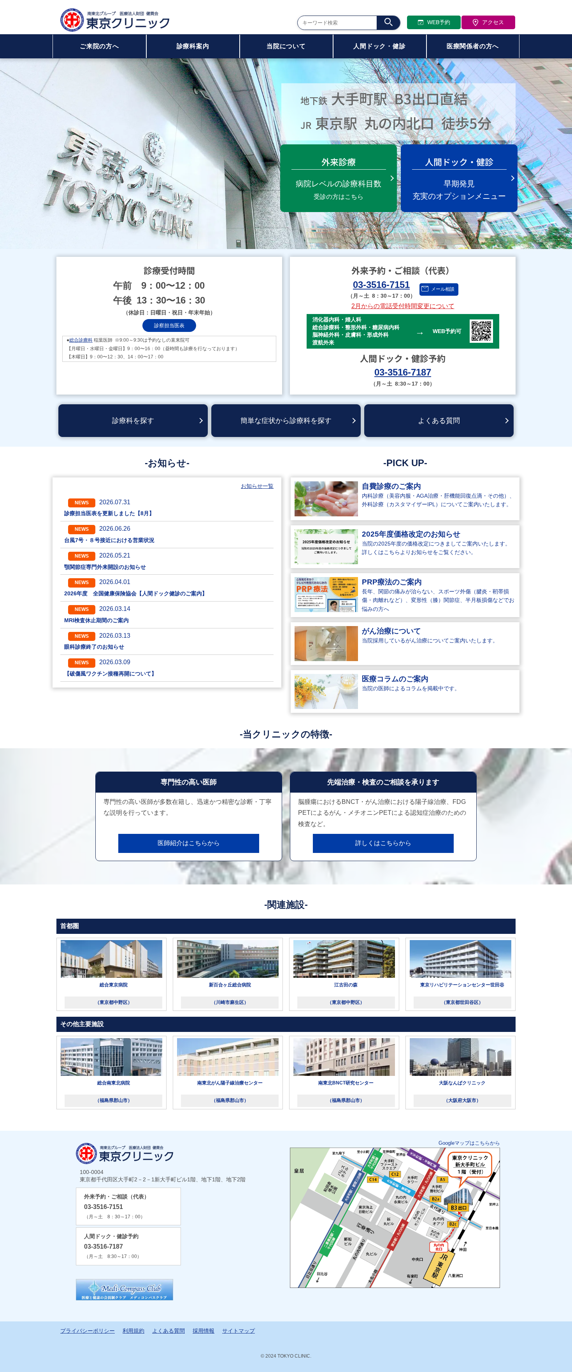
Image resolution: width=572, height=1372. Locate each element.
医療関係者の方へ (473, 46)
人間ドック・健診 (379, 46)
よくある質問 (439, 421)
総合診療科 (81, 340)
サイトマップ (238, 1331)
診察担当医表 (169, 325)
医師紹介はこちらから (189, 843)
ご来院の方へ (99, 46)
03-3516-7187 (402, 372)
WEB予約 (438, 22)
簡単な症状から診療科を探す (286, 421)
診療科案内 (193, 46)
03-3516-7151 (381, 284)
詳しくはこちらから (383, 843)
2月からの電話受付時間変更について (402, 306)
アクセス (493, 22)
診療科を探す (133, 421)
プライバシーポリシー (87, 1331)
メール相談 (442, 289)
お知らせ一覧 (257, 486)
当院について (286, 46)
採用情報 (203, 1331)
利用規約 (133, 1331)
